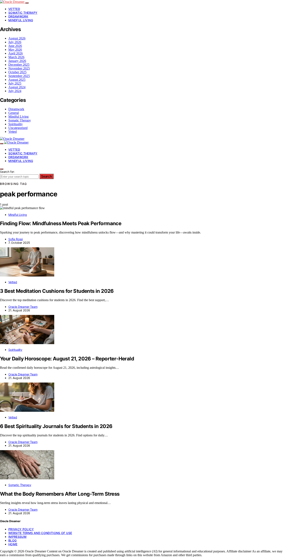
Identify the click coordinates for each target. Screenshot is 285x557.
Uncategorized (18, 128)
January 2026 (17, 61)
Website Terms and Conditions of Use (40, 533)
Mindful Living (20, 20)
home (12, 544)
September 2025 (19, 76)
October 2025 (17, 72)
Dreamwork (18, 16)
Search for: (7, 171)
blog (12, 540)
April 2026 (15, 53)
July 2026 (14, 42)
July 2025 (14, 83)
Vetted (14, 9)
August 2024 (16, 87)
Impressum (17, 536)
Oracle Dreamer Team (23, 306)
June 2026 (15, 46)
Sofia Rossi (15, 239)
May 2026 (15, 49)
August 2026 (16, 38)
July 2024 (14, 91)
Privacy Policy (21, 529)
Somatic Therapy (22, 12)
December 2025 (18, 64)
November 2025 (19, 68)
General (13, 113)
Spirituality (15, 124)
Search (46, 176)
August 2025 (16, 79)
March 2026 (16, 57)
